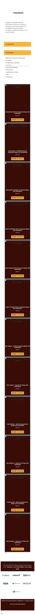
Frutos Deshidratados (12, 67)
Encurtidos (9, 60)
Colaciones (9, 65)
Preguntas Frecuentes (9, 600)
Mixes (7, 74)
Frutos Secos (9, 70)
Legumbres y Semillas (12, 72)
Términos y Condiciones (25, 600)
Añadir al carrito (17, 120)
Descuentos (9, 77)
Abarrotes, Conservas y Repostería (15, 58)
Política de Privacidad (17, 604)
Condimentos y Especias (13, 62)
